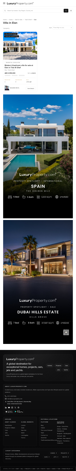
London (23, 425)
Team (42, 433)
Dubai (11, 19)
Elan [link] (35, 19)
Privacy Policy (66, 468)
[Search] (66, 11)
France (23, 437)
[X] (15, 407)
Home (5, 19)
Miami (22, 433)
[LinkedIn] (6, 407)
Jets (58, 370)
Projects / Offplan (10, 428)
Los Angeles (24, 435)
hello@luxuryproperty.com (14, 398)
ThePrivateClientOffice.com (48, 440)
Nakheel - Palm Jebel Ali (63, 438)
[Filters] (71, 11)
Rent (17, 468)
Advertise (43, 437)
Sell (22, 468)
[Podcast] (18, 407)
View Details (30, 88)
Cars (66, 365)
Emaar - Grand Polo (62, 426)
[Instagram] (12, 407)
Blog (42, 425)
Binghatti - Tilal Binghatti (64, 433)
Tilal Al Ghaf (28, 19)
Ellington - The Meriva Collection (63, 442)
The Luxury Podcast (46, 430)
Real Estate (8, 425)
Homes (50, 365)
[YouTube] (9, 407)
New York (23, 430)
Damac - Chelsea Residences (62, 430)
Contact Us (44, 435)
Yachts (66, 370)
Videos (43, 428)
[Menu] (4, 3)
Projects (58, 365)
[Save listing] (34, 34)
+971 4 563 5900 (11, 396)
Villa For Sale (18, 19)
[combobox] (34, 10)
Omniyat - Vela (61, 436)
